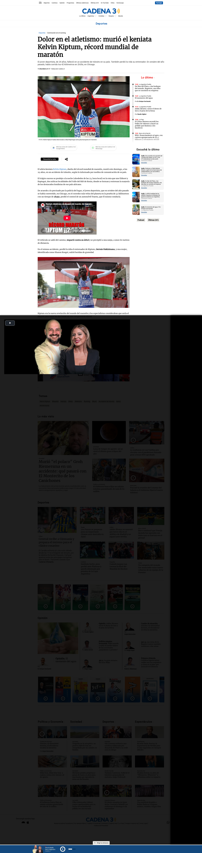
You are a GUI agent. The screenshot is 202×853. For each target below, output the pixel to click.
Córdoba (101, 16)
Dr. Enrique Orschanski (144, 101)
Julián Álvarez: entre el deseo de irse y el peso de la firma (148, 110)
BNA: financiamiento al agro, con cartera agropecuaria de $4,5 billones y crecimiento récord (149, 137)
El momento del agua (144, 98)
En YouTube (105, 3)
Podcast (141, 220)
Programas (70, 3)
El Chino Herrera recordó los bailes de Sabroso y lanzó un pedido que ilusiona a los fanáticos (147, 124)
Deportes (47, 3)
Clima (112, 3)
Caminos (54, 3)
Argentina (91, 16)
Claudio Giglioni (141, 114)
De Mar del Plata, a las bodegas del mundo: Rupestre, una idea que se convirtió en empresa (148, 88)
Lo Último (82, 16)
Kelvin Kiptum (59, 169)
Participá (159, 3)
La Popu (141, 119)
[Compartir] (66, 159)
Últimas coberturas (82, 3)
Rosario (111, 16)
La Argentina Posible (145, 84)
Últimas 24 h (95, 3)
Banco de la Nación (144, 133)
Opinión (62, 3)
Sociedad (142, 145)
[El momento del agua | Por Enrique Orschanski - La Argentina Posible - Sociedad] (136, 209)
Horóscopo (120, 3)
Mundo (120, 16)
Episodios (144, 162)
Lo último (147, 77)
